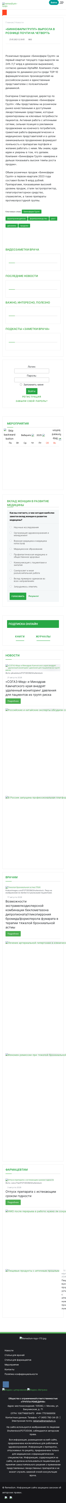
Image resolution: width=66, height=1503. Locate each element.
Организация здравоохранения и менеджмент (31, 534)
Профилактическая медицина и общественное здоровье (30, 555)
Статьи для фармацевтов (18, 1360)
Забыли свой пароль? (32, 401)
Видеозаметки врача (22, 249)
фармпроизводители (16, 218)
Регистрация (31, 396)
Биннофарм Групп (32, 211)
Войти (54, 2)
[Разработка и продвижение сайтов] (4, 1497)
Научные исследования (26, 527)
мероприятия (18, 423)
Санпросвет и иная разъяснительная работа (27, 571)
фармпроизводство (38, 218)
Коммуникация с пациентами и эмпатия (30, 563)
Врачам (11, 877)
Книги (20, 636)
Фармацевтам (17, 1169)
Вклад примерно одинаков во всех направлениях (29, 579)
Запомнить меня (33, 384)
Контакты (9, 1369)
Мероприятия (12, 1364)
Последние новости (22, 276)
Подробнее (13, 701)
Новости (12, 655)
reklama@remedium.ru (44, 1420)
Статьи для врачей (14, 1355)
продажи (24, 225)
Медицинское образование (28, 549)
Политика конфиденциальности (21, 1374)
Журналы (43, 636)
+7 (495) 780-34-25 (48, 1417)
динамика (11, 225)
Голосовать (18, 596)
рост (53, 218)
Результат (34, 596)
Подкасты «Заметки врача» (28, 329)
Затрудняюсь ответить (25, 586)
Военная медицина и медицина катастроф (30, 542)
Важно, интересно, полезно (28, 302)
